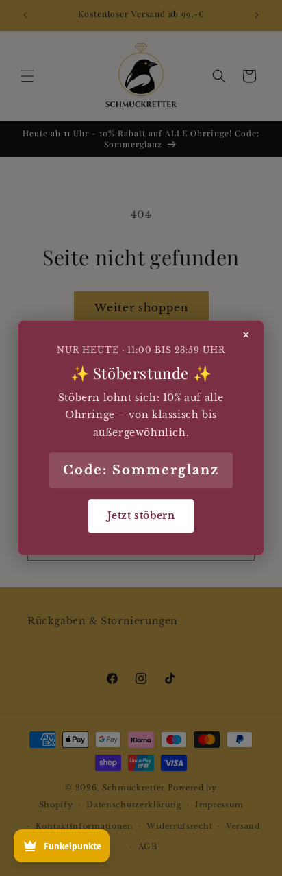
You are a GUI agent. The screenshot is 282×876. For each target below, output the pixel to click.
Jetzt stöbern (141, 515)
